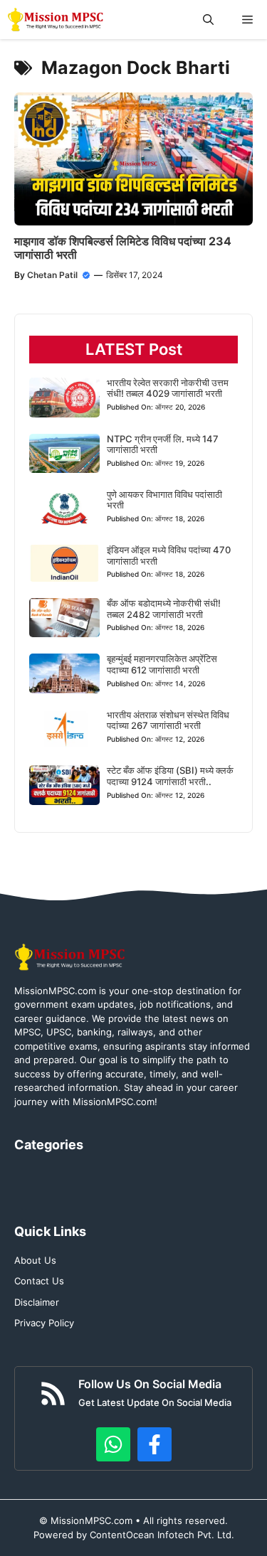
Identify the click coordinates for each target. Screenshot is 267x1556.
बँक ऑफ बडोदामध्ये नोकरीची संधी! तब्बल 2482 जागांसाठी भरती (164, 608)
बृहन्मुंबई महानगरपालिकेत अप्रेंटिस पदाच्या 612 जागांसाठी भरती (162, 664)
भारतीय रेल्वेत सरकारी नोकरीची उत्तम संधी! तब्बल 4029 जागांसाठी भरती (168, 388)
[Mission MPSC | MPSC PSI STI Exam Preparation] (56, 19)
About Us (35, 1260)
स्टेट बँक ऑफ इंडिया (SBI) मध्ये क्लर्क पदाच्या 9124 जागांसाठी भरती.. (170, 775)
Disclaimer (36, 1302)
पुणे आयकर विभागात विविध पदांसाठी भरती (164, 500)
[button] (208, 19)
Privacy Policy (44, 1322)
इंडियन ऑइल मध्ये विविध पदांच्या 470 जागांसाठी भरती (169, 555)
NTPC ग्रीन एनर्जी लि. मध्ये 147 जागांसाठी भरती (163, 444)
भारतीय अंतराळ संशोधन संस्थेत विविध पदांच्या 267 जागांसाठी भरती (168, 720)
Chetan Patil (52, 275)
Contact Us (39, 1280)
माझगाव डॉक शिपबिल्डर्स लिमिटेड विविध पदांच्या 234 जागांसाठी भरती (122, 248)
